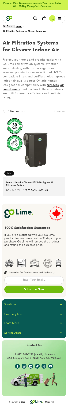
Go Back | (8, 26)
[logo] (15, 18)
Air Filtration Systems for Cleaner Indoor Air (24, 31)
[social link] (17, 366)
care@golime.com (45, 354)
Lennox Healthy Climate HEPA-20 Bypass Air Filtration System (30, 183)
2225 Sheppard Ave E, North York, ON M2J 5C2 (34, 358)
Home (19, 27)
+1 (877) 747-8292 (23, 354)
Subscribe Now (34, 289)
